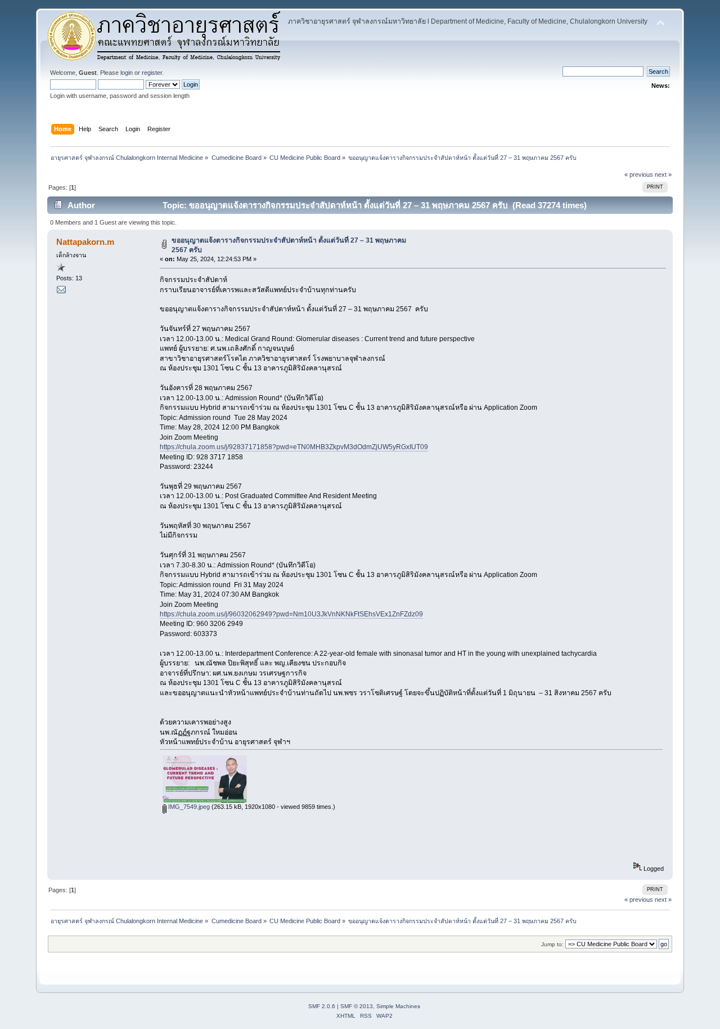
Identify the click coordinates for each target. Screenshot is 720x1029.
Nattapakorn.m (85, 242)
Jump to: (552, 944)
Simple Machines (398, 1006)
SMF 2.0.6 (321, 1006)
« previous (638, 174)
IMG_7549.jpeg (188, 806)
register (152, 72)
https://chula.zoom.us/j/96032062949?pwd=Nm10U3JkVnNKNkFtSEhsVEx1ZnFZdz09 (291, 614)
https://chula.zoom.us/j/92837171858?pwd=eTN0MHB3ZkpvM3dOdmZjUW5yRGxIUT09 (294, 447)
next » (663, 174)
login (126, 72)
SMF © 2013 (356, 1006)
